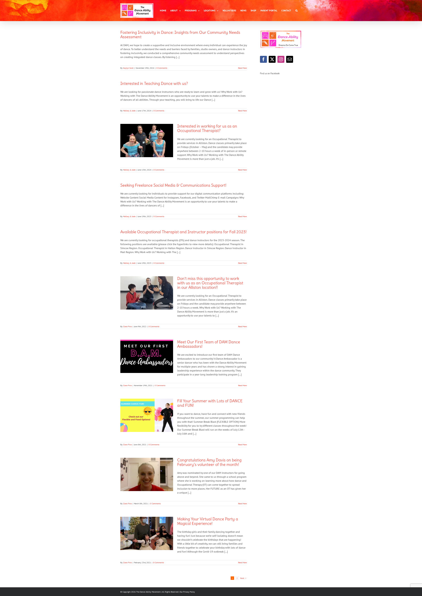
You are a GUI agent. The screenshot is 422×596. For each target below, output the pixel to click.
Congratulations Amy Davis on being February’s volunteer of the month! (209, 462)
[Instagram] (280, 59)
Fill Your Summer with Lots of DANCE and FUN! (209, 403)
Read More (242, 68)
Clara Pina (127, 326)
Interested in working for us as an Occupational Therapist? (207, 128)
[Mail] (289, 59)
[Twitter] (272, 59)
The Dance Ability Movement (148, 592)
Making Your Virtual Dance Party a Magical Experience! (207, 521)
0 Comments (161, 68)
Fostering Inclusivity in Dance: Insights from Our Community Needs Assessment (180, 34)
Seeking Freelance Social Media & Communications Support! (173, 185)
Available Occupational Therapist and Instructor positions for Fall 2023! (183, 231)
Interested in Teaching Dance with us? (154, 83)
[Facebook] (263, 59)
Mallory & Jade (129, 110)
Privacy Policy (189, 592)
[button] (296, 10)
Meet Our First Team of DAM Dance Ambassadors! (208, 344)
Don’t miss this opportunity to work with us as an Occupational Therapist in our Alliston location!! (210, 283)
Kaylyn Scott (128, 68)
